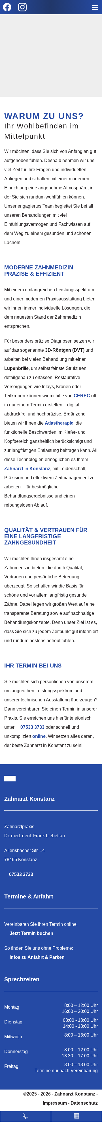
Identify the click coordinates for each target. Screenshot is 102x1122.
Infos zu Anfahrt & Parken (37, 957)
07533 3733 (32, 727)
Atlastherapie (59, 423)
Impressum (55, 1103)
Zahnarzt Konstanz (75, 1094)
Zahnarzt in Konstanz (27, 468)
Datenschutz (84, 1103)
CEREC (82, 395)
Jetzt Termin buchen (31, 933)
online (39, 736)
